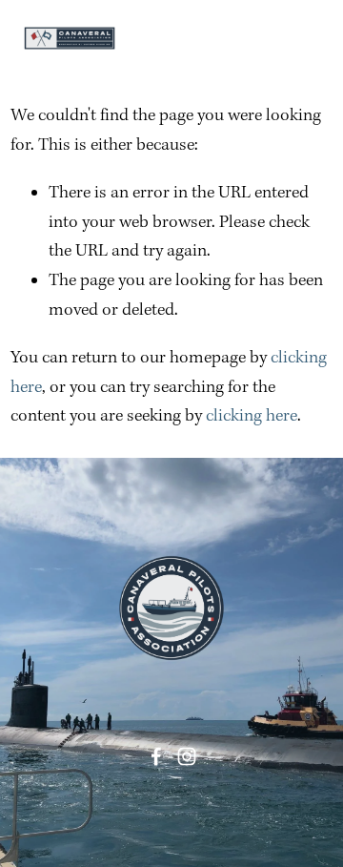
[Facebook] (156, 756)
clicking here (251, 416)
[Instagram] (186, 756)
